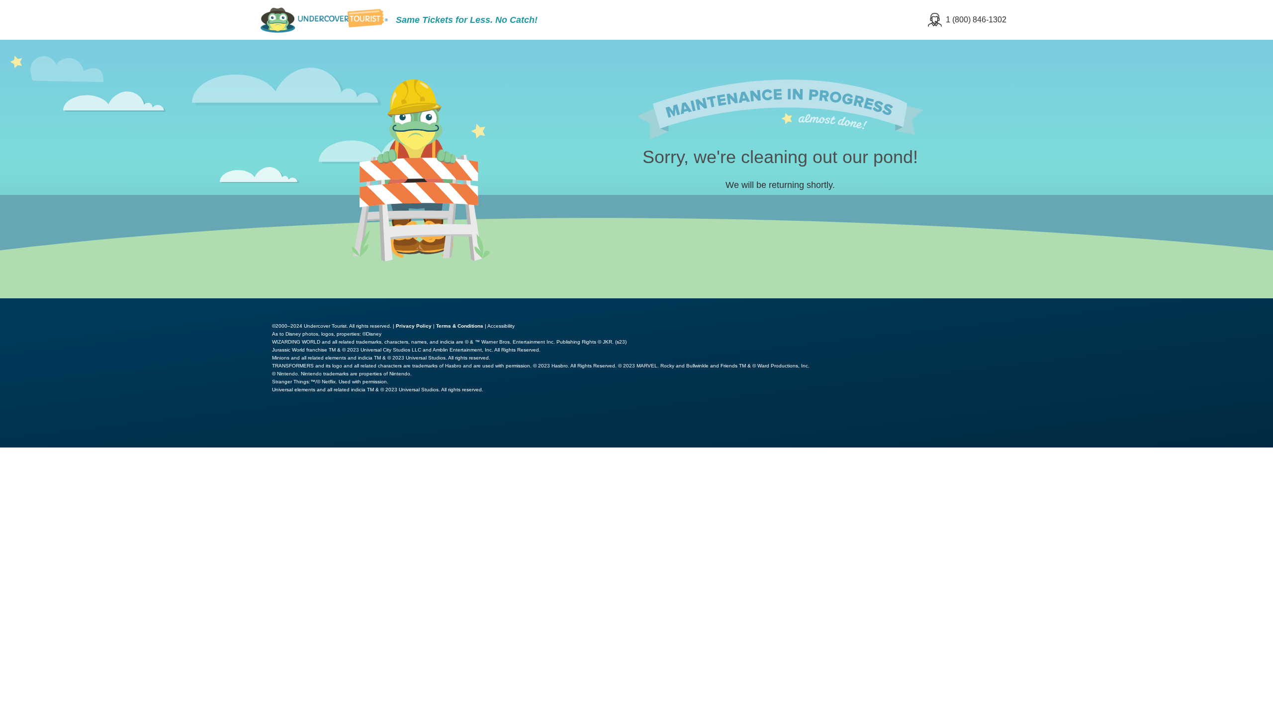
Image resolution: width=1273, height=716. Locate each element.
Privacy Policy (414, 326)
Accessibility (501, 326)
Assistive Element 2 (1223, 305)
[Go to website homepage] (324, 20)
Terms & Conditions (459, 326)
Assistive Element (1128, 305)
